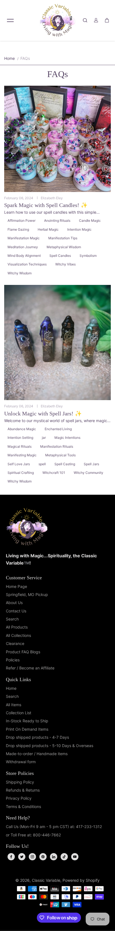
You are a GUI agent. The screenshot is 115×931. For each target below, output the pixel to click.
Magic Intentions (67, 437)
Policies (13, 659)
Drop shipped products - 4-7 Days (37, 737)
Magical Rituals (20, 446)
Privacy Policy (19, 798)
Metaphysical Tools (60, 455)
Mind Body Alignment (24, 255)
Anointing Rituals (57, 220)
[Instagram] (32, 856)
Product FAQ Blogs (23, 651)
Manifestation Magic (24, 238)
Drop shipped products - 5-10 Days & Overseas (49, 745)
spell (42, 464)
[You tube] (75, 856)
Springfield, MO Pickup (27, 594)
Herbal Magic (48, 229)
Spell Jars (91, 464)
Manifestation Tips (62, 238)
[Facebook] (11, 856)
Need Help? (18, 817)
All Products (17, 627)
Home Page (16, 586)
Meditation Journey (23, 247)
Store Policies (20, 773)
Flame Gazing (18, 229)
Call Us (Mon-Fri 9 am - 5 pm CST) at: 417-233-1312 (54, 826)
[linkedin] (53, 856)
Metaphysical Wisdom (64, 247)
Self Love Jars (19, 464)
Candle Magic (90, 220)
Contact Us (16, 611)
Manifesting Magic (22, 455)
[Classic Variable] (57, 20)
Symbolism (88, 255)
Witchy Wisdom (20, 273)
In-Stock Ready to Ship (27, 720)
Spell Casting (64, 464)
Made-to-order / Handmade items (37, 753)
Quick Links (18, 679)
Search (12, 619)
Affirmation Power (21, 220)
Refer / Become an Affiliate (30, 668)
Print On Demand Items (27, 729)
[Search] (85, 20)
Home (9, 58)
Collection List (18, 712)
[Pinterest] (43, 856)
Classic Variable (46, 880)
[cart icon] (107, 20)
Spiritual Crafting (21, 473)
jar (44, 437)
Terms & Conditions (23, 806)
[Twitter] (21, 856)
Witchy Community (88, 473)
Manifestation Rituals (56, 446)
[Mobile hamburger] (10, 20)
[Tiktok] (64, 856)
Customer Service (24, 577)
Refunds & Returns (23, 790)
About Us (14, 602)
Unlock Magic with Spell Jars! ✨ (43, 413)
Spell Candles (60, 255)
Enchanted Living (58, 429)
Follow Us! (17, 846)
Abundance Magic (22, 429)
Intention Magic (79, 229)
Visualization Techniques (27, 264)
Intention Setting (20, 437)
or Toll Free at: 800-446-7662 (33, 835)
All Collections (18, 635)
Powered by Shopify (81, 880)
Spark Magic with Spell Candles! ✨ (46, 205)
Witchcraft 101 (53, 473)
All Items (13, 704)
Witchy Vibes (65, 264)
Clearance (15, 643)
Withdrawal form (21, 761)
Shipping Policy (20, 782)
